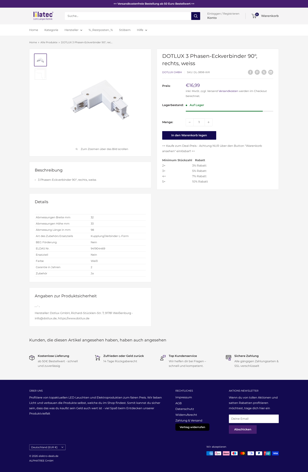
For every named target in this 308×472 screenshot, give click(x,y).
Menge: (167, 122)
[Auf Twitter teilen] (263, 72)
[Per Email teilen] (270, 72)
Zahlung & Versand (188, 420)
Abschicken (242, 429)
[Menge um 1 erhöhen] (208, 122)
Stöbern (125, 30)
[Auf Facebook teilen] (250, 72)
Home (33, 30)
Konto (212, 18)
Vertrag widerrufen (192, 427)
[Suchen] (195, 16)
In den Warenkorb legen (189, 135)
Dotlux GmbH (172, 72)
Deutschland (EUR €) (44, 447)
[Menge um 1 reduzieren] (189, 122)
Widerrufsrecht (186, 414)
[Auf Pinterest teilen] (257, 72)
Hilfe (140, 30)
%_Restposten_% (101, 30)
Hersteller (71, 30)
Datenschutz (184, 409)
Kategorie (51, 30)
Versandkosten (228, 91)
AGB (178, 403)
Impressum (183, 397)
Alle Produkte (48, 42)
